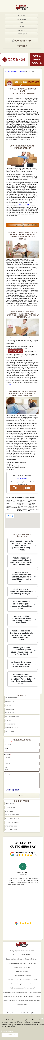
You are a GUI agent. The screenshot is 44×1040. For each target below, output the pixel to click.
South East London (12, 815)
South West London (12, 818)
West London (9, 803)
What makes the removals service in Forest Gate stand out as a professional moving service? (21, 545)
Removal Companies (12, 716)
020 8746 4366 (15, 351)
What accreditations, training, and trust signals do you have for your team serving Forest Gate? (21, 635)
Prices (21, 26)
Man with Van (9, 701)
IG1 (20, 205)
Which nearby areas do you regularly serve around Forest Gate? (21, 664)
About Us (21, 15)
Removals (8, 720)
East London (9, 811)
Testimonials (21, 19)
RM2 (10, 384)
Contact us (21, 30)
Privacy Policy (11, 1013)
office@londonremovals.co (24, 984)
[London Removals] (22, 7)
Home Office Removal (12, 698)
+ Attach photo (12, 790)
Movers (8, 705)
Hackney (20, 338)
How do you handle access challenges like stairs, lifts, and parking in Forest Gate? (21, 651)
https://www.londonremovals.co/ (24, 988)
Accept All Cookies (10, 1035)
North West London (12, 822)
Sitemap (35, 1013)
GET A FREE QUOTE (37, 59)
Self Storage (10, 731)
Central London (11, 830)
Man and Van (9, 713)
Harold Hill (25, 205)
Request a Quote (21, 34)
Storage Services (11, 728)
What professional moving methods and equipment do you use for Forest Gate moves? (21, 561)
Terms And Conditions (24, 1013)
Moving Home (9, 709)
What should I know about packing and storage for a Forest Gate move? (21, 605)
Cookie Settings (8, 1031)
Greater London (11, 826)
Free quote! (22, 488)
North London (10, 807)
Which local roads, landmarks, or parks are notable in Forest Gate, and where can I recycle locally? (21, 679)
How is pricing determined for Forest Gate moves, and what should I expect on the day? (21, 576)
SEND (21, 796)
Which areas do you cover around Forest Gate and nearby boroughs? (21, 591)
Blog (21, 23)
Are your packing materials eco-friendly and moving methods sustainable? (21, 619)
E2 (7, 384)
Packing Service (10, 724)
